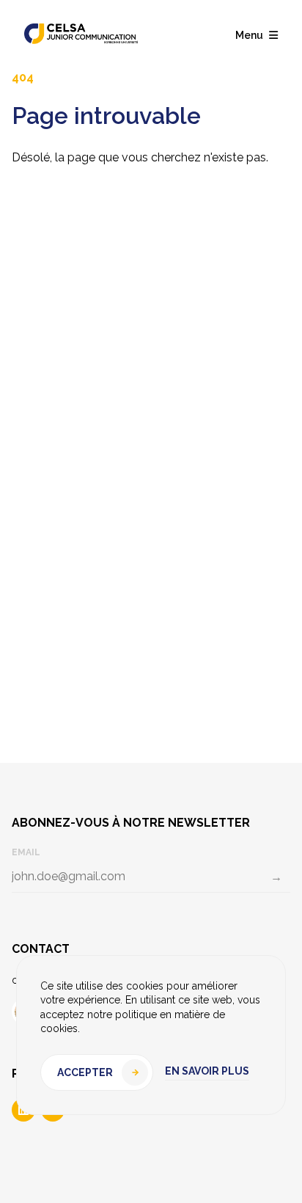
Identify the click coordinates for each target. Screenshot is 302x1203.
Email (26, 852)
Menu (249, 35)
